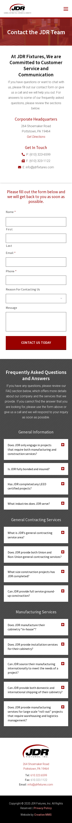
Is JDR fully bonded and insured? (29, 469)
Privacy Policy (43, 808)
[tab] (36, 449)
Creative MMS (43, 814)
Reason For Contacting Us (23, 289)
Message (11, 308)
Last (9, 246)
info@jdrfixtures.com (40, 784)
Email (11, 253)
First (9, 229)
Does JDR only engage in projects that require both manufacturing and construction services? (32, 449)
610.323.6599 (39, 775)
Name (11, 212)
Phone (11, 271)
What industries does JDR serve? (29, 504)
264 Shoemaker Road (36, 764)
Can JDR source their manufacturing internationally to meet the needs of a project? (33, 668)
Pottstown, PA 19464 (36, 768)
